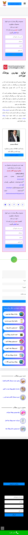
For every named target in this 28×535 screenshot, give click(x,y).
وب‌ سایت (23, 294)
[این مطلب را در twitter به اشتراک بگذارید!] (18, 204)
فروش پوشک (5, 110)
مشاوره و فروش (14, 3)
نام (24, 280)
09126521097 (20, 179)
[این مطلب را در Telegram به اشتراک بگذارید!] (5, 204)
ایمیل (24, 287)
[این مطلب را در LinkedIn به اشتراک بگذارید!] (9, 204)
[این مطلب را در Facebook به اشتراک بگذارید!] (14, 204)
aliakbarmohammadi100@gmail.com (15, 193)
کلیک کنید (21, 185)
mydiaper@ (9, 187)
